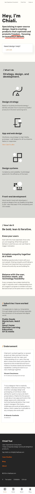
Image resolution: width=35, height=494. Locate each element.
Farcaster (8, 479)
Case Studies (7, 457)
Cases (13, 492)
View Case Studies (8, 144)
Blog (30, 492)
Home (4, 492)
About (21, 492)
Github (24, 479)
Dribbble (17, 479)
